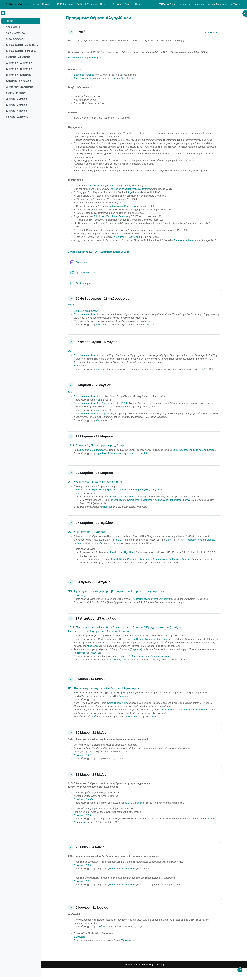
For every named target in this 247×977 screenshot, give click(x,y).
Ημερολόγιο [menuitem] (48, 4)
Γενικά (9, 21)
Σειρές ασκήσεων (15, 39)
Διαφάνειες (79, 595)
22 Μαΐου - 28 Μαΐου (16, 105)
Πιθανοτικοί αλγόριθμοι (85, 490)
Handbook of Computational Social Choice (183, 709)
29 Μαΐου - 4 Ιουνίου (16, 111)
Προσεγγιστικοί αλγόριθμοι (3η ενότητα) (94, 413)
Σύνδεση (236, 4)
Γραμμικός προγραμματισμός (88, 450)
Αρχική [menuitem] (35, 4)
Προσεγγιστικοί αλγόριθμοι (87, 314)
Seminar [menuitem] (117, 4)
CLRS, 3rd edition (135, 803)
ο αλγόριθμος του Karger (111, 490)
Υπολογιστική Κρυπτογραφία (127, 237)
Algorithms (133, 192)
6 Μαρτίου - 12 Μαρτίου (18, 57)
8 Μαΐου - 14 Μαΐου (16, 93)
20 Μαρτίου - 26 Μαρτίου (19, 69)
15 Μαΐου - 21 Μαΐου (16, 99)
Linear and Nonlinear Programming (120, 206)
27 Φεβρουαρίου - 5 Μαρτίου (21, 51)
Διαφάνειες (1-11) (82, 881)
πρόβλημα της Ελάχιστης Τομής (146, 490)
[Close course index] (3, 13)
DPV (147, 324)
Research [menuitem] (105, 4)
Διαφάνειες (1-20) (82, 865)
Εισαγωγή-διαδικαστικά (86, 311)
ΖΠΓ (99, 758)
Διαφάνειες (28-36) (83, 799)
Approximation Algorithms (101, 185)
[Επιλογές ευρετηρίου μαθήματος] (37, 12)
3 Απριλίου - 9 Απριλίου (18, 81)
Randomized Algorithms (122, 496)
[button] (167, 4)
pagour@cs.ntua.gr (123, 78)
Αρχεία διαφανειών (15, 33)
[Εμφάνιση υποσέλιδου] (239, 969)
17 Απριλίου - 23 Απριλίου (19, 87)
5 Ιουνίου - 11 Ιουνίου (17, 117)
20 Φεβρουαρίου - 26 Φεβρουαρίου (22, 45)
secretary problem (197, 540)
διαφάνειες (136, 649)
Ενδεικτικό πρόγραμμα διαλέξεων (85, 57)
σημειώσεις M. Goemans (108, 453)
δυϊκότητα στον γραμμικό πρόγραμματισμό (194, 450)
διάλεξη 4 (154, 716)
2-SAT (108, 540)
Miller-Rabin (107, 507)
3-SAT (119, 540)
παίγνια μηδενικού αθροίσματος (128, 656)
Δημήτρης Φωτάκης (84, 75)
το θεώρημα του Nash (159, 656)
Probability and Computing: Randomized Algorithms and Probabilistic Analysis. (151, 500)
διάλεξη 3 (141, 716)
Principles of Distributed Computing (112, 216)
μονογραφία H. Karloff (136, 453)
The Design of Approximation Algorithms (129, 189)
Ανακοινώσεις (13, 27)
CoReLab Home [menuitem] (65, 4)
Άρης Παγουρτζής (83, 78)
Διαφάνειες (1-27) (82, 755)
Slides (77, 365)
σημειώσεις (93, 646)
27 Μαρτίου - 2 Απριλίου (18, 75)
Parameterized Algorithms (187, 240)
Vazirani (100, 324)
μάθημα (97, 716)
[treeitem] (20, 30)
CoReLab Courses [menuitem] (86, 4)
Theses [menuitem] (138, 4)
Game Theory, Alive (117, 659)
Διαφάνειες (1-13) (82, 815)
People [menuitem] (128, 4)
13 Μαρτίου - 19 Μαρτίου (19, 63)
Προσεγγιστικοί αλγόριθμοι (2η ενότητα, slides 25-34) (101, 403)
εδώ (101, 543)
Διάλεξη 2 (130, 716)
